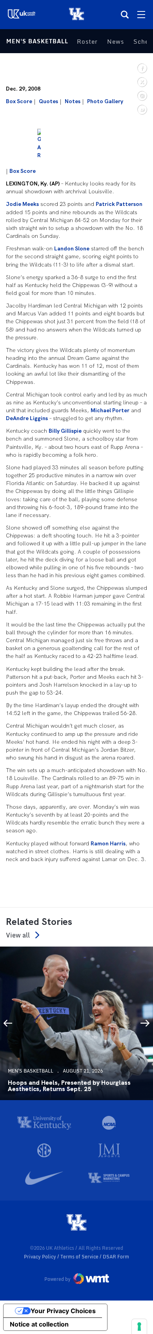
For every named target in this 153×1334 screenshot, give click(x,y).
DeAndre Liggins (27, 418)
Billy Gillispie (65, 430)
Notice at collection (39, 1324)
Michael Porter (110, 410)
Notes (72, 101)
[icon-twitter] (142, 82)
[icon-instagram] (142, 95)
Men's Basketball (37, 41)
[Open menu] (141, 14)
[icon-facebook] (142, 68)
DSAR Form (116, 1256)
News (115, 41)
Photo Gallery (105, 101)
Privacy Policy (40, 1256)
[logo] (76, 1223)
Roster (87, 41)
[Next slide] (145, 1023)
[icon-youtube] (142, 109)
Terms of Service (80, 1256)
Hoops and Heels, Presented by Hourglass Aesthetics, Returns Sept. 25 (69, 1086)
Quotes (48, 101)
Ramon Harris (108, 843)
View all (18, 935)
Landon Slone (71, 248)
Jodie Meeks (22, 204)
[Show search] (124, 14)
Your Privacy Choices (63, 1311)
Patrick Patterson (119, 204)
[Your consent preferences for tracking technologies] (139, 1326)
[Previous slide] (8, 1023)
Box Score (19, 101)
